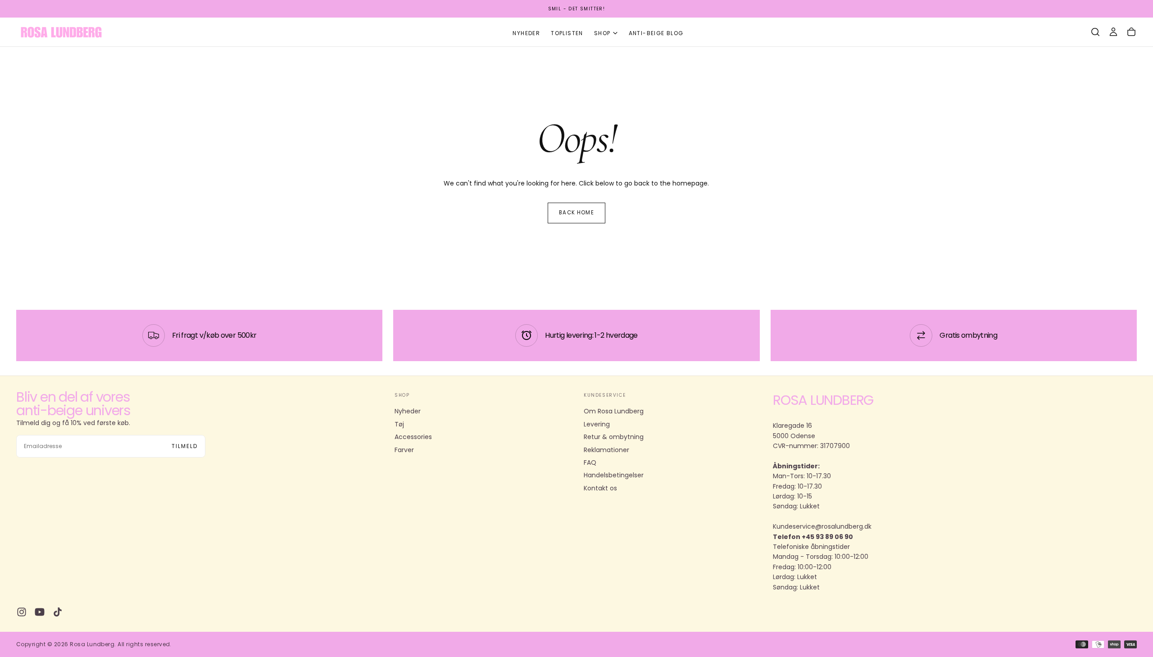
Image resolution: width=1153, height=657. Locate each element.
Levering (597, 424)
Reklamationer (606, 449)
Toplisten (567, 33)
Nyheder (526, 33)
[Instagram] (21, 612)
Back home (576, 212)
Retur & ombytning (614, 436)
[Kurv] (1131, 32)
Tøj (399, 424)
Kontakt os (600, 488)
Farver (404, 449)
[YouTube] (39, 612)
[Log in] (1113, 32)
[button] (1095, 32)
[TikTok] (57, 612)
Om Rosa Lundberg (614, 411)
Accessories (413, 436)
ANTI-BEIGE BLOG (656, 33)
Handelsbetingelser (614, 475)
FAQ (590, 462)
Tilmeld (185, 446)
